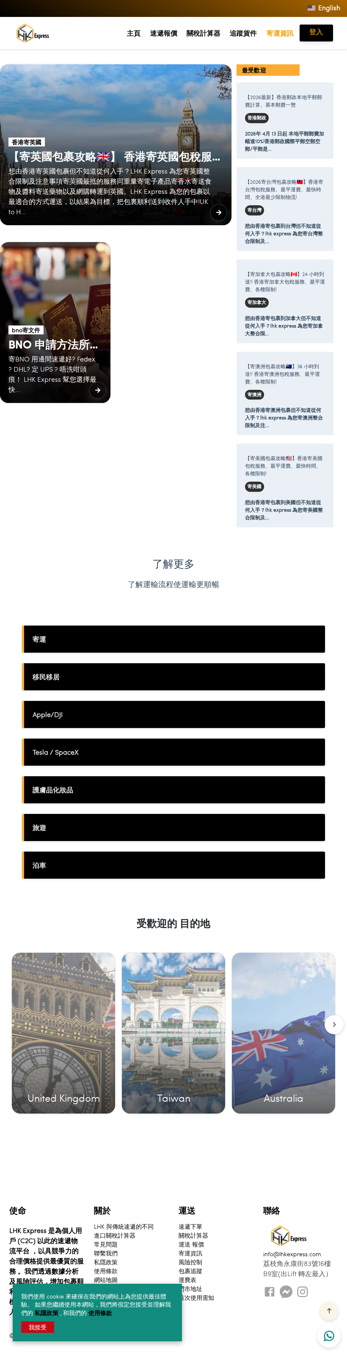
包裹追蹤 (190, 1270)
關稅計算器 (203, 33)
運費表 (187, 1279)
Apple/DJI (48, 714)
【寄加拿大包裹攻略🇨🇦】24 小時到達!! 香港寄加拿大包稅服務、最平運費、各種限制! (285, 281)
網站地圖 (106, 1279)
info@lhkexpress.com (292, 1253)
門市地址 (190, 1288)
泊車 (39, 865)
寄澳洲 (255, 394)
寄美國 (255, 486)
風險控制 (190, 1261)
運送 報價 (191, 1244)
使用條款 (100, 1312)
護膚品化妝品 (53, 789)
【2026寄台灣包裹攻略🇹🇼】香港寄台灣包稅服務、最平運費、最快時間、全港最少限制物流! (284, 189)
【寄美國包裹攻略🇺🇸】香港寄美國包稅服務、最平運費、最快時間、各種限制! (283, 465)
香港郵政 (257, 117)
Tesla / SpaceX (55, 752)
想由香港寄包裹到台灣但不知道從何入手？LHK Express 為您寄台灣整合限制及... (284, 233)
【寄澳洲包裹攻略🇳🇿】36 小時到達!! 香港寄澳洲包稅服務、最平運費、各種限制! (282, 373)
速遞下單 (190, 1226)
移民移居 (46, 676)
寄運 (39, 639)
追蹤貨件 (243, 33)
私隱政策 (47, 1312)
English (328, 7)
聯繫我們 (106, 1253)
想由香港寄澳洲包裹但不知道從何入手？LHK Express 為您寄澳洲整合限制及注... (284, 417)
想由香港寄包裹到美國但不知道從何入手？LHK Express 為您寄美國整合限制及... (284, 509)
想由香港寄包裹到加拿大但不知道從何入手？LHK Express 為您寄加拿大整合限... (284, 325)
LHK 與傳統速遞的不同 (124, 1226)
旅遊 (39, 827)
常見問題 (106, 1244)
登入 (316, 31)
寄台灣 (255, 210)
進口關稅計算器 (114, 1235)
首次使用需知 (196, 1297)
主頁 (133, 33)
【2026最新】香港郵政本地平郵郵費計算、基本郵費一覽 (283, 100)
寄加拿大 (257, 302)
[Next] (334, 1024)
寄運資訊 (280, 33)
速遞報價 (163, 33)
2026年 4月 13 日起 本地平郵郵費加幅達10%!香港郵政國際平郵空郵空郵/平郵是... (284, 141)
